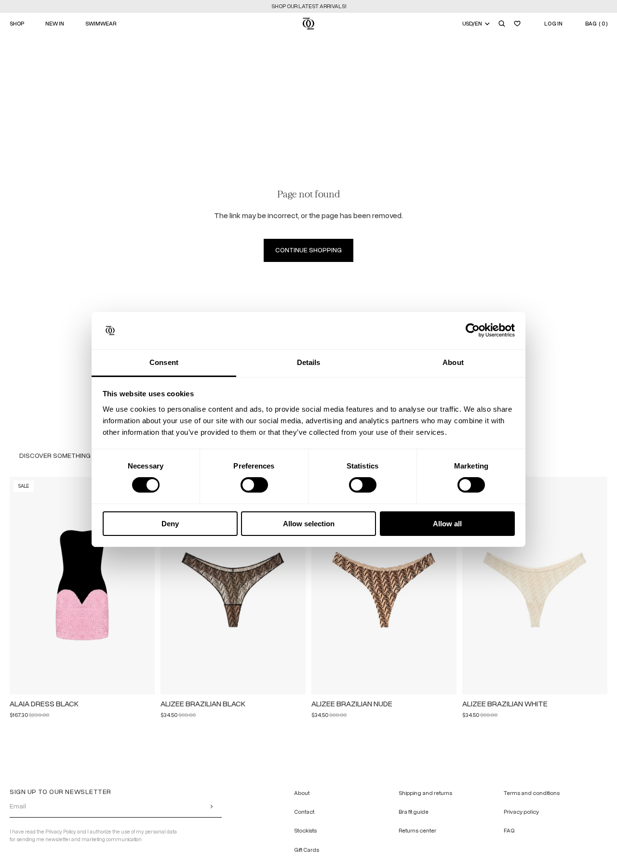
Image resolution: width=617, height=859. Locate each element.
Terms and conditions (532, 793)
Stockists (305, 830)
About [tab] (453, 362)
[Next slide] (143, 585)
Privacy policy (521, 812)
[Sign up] (211, 806)
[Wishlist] (517, 23)
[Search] (502, 23)
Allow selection (309, 524)
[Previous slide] (21, 585)
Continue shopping (308, 250)
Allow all (447, 524)
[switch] (254, 485)
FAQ (509, 830)
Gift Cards (306, 849)
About (301, 793)
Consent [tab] (163, 362)
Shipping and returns (425, 793)
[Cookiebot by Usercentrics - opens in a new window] (472, 330)
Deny (170, 524)
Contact (304, 812)
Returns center (417, 830)
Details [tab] (309, 362)
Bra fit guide (414, 812)
